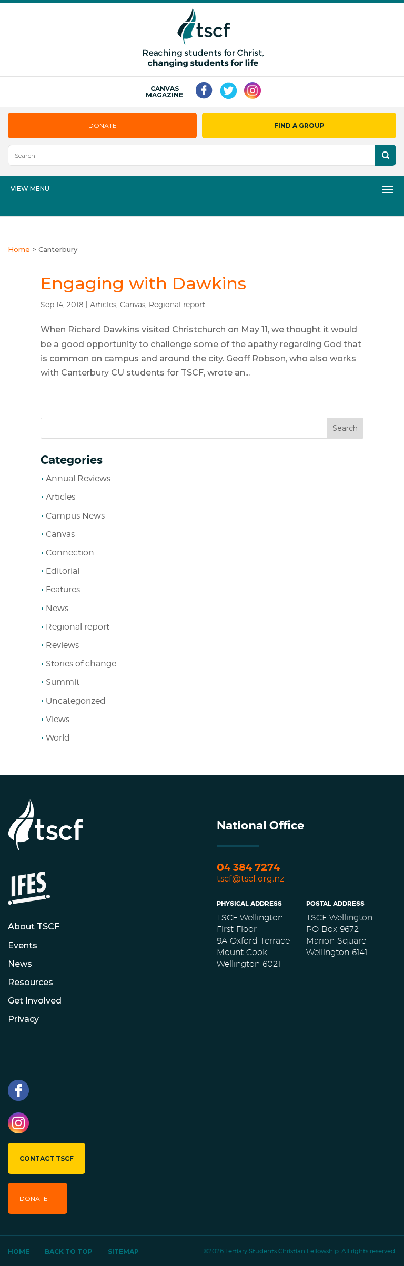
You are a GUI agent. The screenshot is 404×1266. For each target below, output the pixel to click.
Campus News (75, 516)
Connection (70, 553)
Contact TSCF (46, 1158)
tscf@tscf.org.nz (251, 879)
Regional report (177, 304)
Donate (102, 125)
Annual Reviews (78, 478)
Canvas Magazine (164, 92)
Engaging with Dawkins (143, 283)
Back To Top (69, 1251)
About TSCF (33, 926)
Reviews (62, 645)
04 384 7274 (248, 867)
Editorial (62, 571)
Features (63, 589)
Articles (103, 304)
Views (57, 719)
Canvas (132, 304)
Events (22, 945)
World (58, 738)
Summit (62, 682)
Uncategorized (76, 701)
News (57, 608)
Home (18, 1251)
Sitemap (123, 1251)
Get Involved (35, 1001)
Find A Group (299, 125)
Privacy (23, 1019)
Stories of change (81, 664)
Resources (30, 982)
